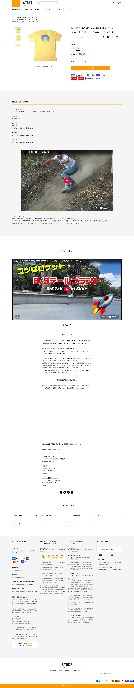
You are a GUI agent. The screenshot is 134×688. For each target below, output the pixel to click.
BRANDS (37, 9)
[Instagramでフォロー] (68, 493)
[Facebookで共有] (103, 37)
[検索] (57, 3)
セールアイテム (20, 19)
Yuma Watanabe (46, 515)
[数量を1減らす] (80, 61)
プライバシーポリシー (78, 670)
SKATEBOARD (16, 9)
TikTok (44, 485)
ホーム (14, 17)
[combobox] (45, 3)
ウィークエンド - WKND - (32, 17)
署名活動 (48, 365)
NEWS (58, 9)
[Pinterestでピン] (108, 37)
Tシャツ (23, 17)
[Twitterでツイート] (112, 37)
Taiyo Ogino (101, 515)
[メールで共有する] (117, 37)
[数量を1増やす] (90, 61)
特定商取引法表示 (64, 670)
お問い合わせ (53, 670)
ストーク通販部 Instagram (50, 478)
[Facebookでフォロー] (61, 492)
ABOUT (48, 9)
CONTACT (69, 9)
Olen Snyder (73, 524)
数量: (72, 61)
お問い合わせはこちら (105, 549)
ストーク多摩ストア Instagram (51, 480)
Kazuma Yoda (46, 524)
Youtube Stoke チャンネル (49, 483)
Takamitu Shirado (75, 515)
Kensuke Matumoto (19, 524)
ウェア (18, 17)
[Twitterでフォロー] (64, 492)
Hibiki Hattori (18, 515)
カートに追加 (90, 68)
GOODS (27, 9)
